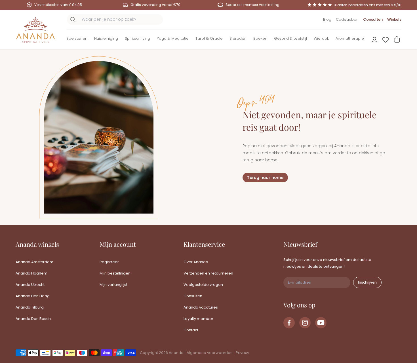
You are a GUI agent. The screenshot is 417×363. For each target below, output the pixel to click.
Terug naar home (265, 177)
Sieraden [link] (238, 38)
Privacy (242, 352)
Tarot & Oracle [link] (209, 38)
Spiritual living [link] (137, 38)
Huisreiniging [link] (106, 38)
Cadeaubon (347, 19)
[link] (289, 322)
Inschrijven (367, 282)
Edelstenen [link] (77, 38)
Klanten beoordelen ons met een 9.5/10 (367, 5)
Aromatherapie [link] (350, 38)
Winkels (394, 19)
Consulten (373, 19)
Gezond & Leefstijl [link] (290, 38)
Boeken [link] (260, 38)
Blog (327, 19)
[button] (77, 39)
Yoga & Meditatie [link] (173, 38)
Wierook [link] (321, 38)
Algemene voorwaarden (210, 352)
